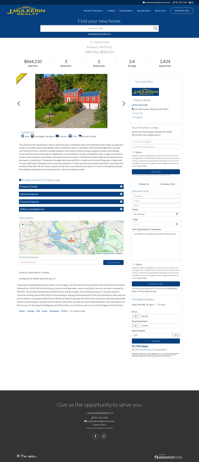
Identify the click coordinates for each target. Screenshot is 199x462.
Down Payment (139, 321)
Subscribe (156, 171)
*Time (135, 219)
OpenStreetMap (109, 253)
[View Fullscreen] (23, 234)
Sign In (177, 10)
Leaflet (98, 253)
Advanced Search (98, 34)
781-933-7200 (180, 2)
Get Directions (113, 262)
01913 (64, 311)
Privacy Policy (142, 166)
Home (22, 311)
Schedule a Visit (168, 184)
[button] (155, 28)
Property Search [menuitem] (93, 11)
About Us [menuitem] (160, 11)
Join (186, 10)
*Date (135, 209)
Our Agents (137, 117)
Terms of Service (146, 291)
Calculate (156, 341)
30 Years (149, 304)
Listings (30, 311)
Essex (44, 311)
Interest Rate (138, 330)
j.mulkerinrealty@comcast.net (157, 2)
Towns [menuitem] (110, 11)
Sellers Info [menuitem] (143, 11)
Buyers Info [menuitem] (126, 11)
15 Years (161, 304)
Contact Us (137, 113)
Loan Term (137, 304)
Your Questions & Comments (146, 229)
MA (38, 311)
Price (134, 311)
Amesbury (54, 311)
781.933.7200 (140, 105)
